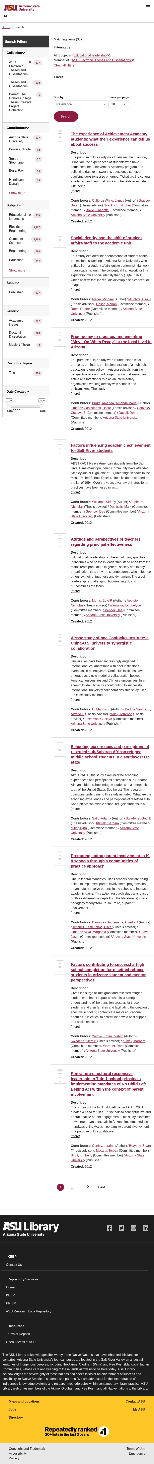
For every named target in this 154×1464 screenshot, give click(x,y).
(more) (75, 191)
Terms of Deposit (18, 1334)
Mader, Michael (103, 299)
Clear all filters (64, 65)
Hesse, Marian (106, 304)
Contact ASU (135, 1401)
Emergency (137, 1453)
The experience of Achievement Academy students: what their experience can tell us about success (110, 139)
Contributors (16, 128)
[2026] (42, 406)
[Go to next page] (86, 1187)
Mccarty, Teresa (107, 1150)
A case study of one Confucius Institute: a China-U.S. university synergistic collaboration (109, 643)
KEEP (8, 16)
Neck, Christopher (118, 205)
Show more (17, 193)
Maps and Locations (24, 1401)
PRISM (11, 1303)
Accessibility (18, 1453)
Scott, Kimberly (81, 1155)
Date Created (16, 391)
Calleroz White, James (108, 200)
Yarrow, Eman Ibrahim (107, 1036)
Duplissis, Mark (120, 506)
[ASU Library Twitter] (122, 1228)
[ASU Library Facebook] (109, 1228)
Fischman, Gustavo (98, 719)
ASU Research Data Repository (28, 1311)
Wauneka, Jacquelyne (125, 605)
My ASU (139, 1409)
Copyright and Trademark (27, 1448)
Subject (12, 205)
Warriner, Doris (113, 1046)
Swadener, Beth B (138, 818)
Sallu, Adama (101, 818)
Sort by (59, 97)
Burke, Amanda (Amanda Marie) (115, 403)
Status (11, 283)
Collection (14, 52)
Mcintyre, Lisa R (139, 299)
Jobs (12, 1409)
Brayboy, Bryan (140, 1145)
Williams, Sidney (104, 502)
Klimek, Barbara (107, 823)
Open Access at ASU (21, 1342)
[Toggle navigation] (148, 7)
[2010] (9, 406)
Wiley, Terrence (121, 714)
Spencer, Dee (95, 511)
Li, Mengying (101, 709)
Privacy (14, 1458)
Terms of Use (136, 1448)
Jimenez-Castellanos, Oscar (91, 408)
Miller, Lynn (79, 828)
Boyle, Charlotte (97, 210)
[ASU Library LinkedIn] (146, 1228)
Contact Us (14, 1264)
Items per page (119, 97)
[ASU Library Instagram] (134, 1228)
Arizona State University (88, 215)
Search (58, 76)
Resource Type (18, 363)
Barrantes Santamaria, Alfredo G (115, 922)
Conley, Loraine (103, 1145)
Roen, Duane (80, 309)
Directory (16, 1417)
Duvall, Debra (128, 412)
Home (10, 1287)
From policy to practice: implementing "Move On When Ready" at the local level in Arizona (111, 341)
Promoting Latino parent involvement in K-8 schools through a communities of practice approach (110, 861)
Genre (11, 311)
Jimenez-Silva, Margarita (88, 932)
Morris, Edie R (102, 600)
